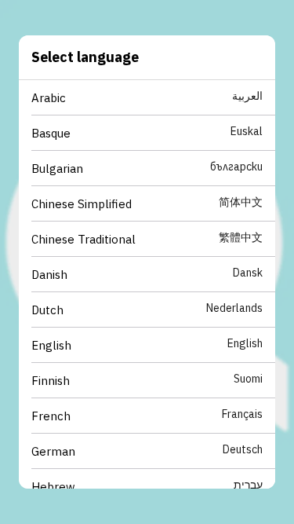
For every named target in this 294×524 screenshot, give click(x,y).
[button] (153, 97)
